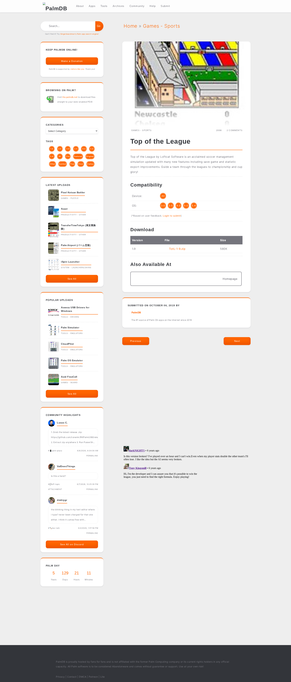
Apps (92, 6)
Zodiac (90, 164)
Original (90, 156)
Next (237, 341)
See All (72, 278)
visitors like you (77, 69)
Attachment (55, 489)
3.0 (163, 205)
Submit (165, 6)
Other (52, 164)
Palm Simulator (70, 327)
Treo (72, 164)
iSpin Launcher (70, 261)
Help (153, 6)
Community (137, 6)
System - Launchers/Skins (76, 267)
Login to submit (172, 215)
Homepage (230, 278)
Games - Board (69, 382)
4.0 (178, 205)
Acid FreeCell (69, 376)
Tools (104, 6)
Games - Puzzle (69, 198)
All (163, 195)
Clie (68, 156)
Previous (135, 341)
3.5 (171, 205)
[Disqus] (186, 399)
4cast (64, 208)
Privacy (60, 676)
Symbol (62, 164)
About (80, 6)
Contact (72, 676)
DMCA (82, 676)
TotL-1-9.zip (177, 248)
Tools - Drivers (70, 317)
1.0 (51, 149)
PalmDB (136, 312)
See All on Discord (72, 544)
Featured (78, 156)
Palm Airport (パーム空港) (76, 245)
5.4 (194, 205)
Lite (102, 676)
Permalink (92, 456)
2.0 (59, 149)
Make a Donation (72, 61)
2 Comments (235, 130)
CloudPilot (67, 344)
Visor (80, 164)
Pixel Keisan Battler (73, 192)
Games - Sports (141, 130)
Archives (118, 6)
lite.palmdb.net (69, 97)
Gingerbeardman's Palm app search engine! (79, 34)
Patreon (93, 676)
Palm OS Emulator (72, 360)
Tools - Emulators (72, 333)
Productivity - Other (73, 215)
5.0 (186, 205)
